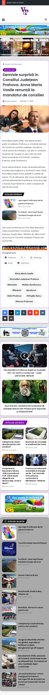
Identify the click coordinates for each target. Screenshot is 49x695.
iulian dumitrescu (32, 284)
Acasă (7, 64)
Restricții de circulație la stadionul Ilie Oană (36, 443)
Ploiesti (17, 290)
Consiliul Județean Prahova (25, 279)
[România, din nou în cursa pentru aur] (9, 613)
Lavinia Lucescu (11, 101)
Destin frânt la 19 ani (15, 3)
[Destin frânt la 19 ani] (9, 581)
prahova (32, 290)
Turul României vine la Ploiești (32, 543)
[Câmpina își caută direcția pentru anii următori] (13, 433)
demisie (13, 284)
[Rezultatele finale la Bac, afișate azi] (9, 597)
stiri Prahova (15, 296)
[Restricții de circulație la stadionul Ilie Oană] (36, 433)
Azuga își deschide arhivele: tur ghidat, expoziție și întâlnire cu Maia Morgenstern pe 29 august (31, 643)
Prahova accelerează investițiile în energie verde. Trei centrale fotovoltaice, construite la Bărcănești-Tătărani (36, 474)
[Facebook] (5, 312)
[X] (11, 312)
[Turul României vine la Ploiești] (9, 549)
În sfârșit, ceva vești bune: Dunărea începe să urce (30, 560)
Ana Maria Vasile (24, 273)
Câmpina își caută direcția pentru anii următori (11, 444)
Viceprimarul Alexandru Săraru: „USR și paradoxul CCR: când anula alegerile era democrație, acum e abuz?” (11, 476)
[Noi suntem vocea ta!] (24, 11)
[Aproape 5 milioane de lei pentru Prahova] (9, 203)
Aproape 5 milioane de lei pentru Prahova (30, 528)
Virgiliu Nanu (34, 296)
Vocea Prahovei (25, 301)
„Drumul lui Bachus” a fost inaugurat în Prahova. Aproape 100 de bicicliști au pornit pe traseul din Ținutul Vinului (31, 679)
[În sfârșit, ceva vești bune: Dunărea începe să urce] (9, 215)
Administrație (16, 64)
